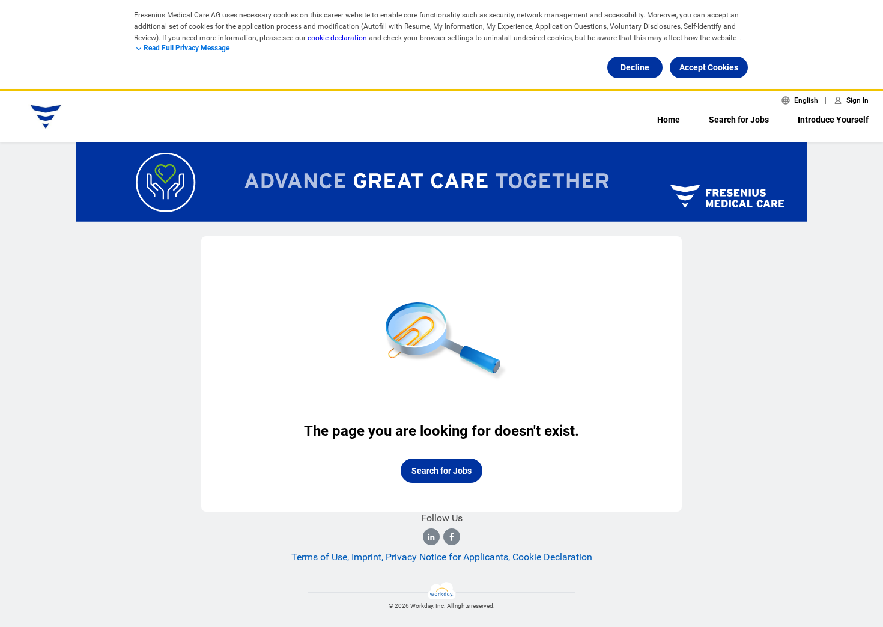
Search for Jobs (739, 119)
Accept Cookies (708, 67)
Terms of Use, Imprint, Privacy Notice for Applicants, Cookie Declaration (441, 557)
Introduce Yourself (833, 119)
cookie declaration (337, 38)
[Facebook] (451, 536)
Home (668, 119)
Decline (635, 67)
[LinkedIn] (431, 536)
